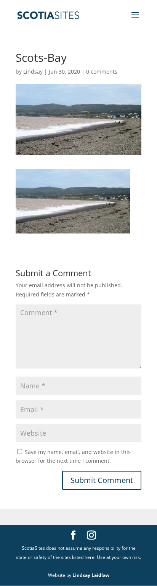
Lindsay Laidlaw (90, 575)
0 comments (101, 71)
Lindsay (33, 71)
